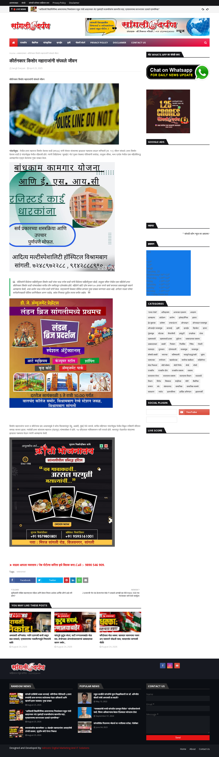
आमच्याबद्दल (13, 2)
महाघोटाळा (173, 359)
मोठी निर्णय (178, 365)
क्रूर (205, 328)
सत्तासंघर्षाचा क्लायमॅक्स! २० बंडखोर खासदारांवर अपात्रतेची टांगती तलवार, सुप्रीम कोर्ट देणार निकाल (48, 729)
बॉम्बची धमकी (153, 354)
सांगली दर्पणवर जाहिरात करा (39, 2)
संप (158, 386)
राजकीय (151, 370)
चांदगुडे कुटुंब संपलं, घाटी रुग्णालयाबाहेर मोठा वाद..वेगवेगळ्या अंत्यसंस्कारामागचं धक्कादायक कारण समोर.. (73, 639)
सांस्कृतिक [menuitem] (47, 42)
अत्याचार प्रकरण (179, 312)
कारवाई (169, 328)
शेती (187, 381)
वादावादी (199, 375)
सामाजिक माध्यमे (192, 386)
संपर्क (23, 2)
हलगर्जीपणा (171, 391)
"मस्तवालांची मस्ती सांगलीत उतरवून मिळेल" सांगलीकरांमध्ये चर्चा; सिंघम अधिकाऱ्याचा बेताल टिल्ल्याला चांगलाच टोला (117, 710)
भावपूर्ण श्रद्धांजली (190, 354)
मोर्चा (187, 365)
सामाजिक (179, 386)
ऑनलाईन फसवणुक (155, 328)
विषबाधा (168, 381)
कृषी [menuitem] (68, 42)
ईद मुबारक (152, 322)
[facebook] (162, 665)
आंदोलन (162, 317)
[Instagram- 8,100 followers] (161, 412)
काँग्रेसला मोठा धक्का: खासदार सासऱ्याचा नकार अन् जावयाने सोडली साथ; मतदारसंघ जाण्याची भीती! (119, 639)
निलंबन (172, 344)
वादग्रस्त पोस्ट (153, 375)
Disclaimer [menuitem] (119, 42)
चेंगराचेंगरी (171, 333)
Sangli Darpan (18, 68)
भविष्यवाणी (175, 354)
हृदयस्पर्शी (199, 391)
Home (12, 53)
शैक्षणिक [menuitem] (35, 42)
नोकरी (200, 344)
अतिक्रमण (165, 312)
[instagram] (170, 665)
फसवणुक (184, 349)
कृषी (177, 328)
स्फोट (161, 391)
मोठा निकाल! (152, 365)
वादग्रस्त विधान (185, 375)
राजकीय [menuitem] (23, 42)
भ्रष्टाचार (151, 359)
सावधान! (151, 391)
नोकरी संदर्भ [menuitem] (80, 42)
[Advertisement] (178, 183)
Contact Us (204, 749)
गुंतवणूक (151, 333)
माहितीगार (201, 359)
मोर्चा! (195, 365)
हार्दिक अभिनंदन (185, 391)
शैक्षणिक (196, 381)
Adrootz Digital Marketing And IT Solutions (65, 747)
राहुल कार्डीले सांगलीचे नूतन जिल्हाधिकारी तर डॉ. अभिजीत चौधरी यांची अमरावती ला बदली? (116, 696)
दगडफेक (192, 333)
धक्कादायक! (21, 53)
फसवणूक (195, 349)
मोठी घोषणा (166, 365)
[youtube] (194, 412)
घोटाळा (161, 333)
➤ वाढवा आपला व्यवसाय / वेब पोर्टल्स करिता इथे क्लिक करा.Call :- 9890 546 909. (57, 565)
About (193, 749)
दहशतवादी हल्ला (166, 338)
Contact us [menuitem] (138, 42)
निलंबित (182, 344)
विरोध (159, 381)
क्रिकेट (196, 328)
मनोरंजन (162, 359)
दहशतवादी (152, 338)
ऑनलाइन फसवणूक (200, 322)
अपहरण (193, 312)
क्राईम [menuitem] (59, 42)
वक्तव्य (190, 370)
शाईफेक (178, 381)
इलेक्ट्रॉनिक (183, 317)
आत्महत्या (151, 317)
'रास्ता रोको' (152, 312)
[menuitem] (13, 42)
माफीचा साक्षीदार (188, 359)
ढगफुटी (182, 333)
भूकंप (203, 354)
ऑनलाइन (184, 322)
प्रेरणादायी (172, 349)
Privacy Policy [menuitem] (99, 42)
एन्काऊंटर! (173, 322)
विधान (150, 381)
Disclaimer (74, 2)
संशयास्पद (167, 386)
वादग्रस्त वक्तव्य (169, 375)
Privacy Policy (59, 2)
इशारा (194, 317)
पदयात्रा (151, 349)
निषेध (192, 344)
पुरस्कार (161, 349)
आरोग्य (172, 317)
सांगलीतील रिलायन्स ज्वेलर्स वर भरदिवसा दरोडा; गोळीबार (116, 723)
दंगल (201, 333)
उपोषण (162, 322)
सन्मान (150, 386)
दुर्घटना (178, 338)
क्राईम (186, 328)
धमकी (163, 344)
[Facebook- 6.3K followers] (161, 419)
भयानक (165, 354)
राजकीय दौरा (163, 370)
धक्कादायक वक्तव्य (193, 338)
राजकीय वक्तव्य (177, 370)
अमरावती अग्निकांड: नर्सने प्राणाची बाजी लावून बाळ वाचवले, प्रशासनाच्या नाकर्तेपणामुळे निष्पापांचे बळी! (30, 639)
